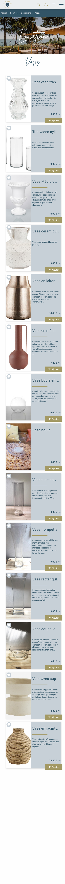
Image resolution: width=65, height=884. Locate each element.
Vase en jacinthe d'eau (46, 728)
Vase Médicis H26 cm (46, 181)
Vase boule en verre (46, 380)
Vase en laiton (43, 281)
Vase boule (41, 430)
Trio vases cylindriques (46, 132)
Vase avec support (46, 679)
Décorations (26, 13)
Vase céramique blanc (46, 231)
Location (14, 13)
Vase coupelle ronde (46, 629)
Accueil (4, 13)
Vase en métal (43, 331)
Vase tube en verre (46, 480)
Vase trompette (44, 529)
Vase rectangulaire (46, 579)
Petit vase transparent (46, 82)
